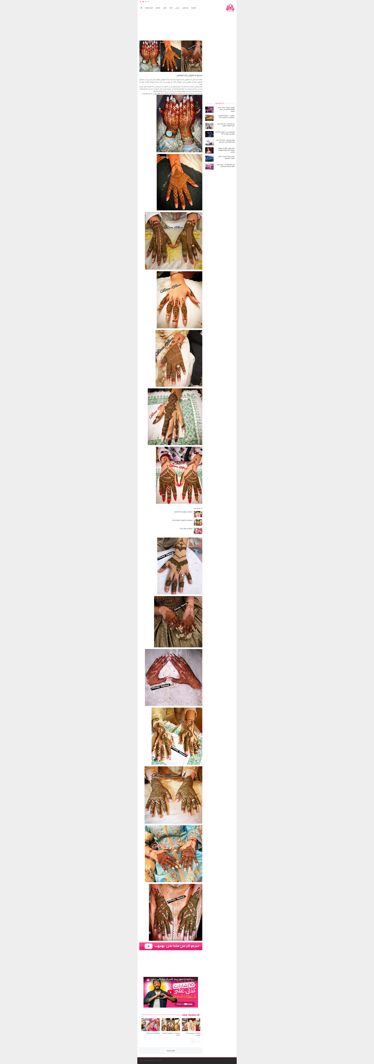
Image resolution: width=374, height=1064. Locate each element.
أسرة (170, 7)
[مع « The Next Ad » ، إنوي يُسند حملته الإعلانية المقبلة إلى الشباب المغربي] (209, 167)
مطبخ (165, 7)
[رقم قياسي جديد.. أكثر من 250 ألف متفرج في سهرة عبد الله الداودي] (209, 134)
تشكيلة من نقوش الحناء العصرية (183, 511)
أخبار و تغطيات (149, 7)
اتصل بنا (222, 2)
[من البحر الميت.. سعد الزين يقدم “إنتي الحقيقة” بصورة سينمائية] (209, 126)
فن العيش (185, 7)
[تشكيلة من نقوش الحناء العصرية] (198, 514)
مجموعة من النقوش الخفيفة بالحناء (182, 520)
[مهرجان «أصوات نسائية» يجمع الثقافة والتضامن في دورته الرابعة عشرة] (209, 110)
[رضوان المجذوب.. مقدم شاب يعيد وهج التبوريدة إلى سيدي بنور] (209, 142)
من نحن (233, 2)
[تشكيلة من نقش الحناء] (198, 531)
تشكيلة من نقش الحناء (186, 528)
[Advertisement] (220, 69)
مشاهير (158, 7)
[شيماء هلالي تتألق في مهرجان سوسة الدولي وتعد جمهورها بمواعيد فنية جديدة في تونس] (209, 150)
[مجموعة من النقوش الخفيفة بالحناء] (198, 522)
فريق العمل (227, 2)
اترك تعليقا (170, 1050)
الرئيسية (193, 7)
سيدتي (177, 7)
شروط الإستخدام (216, 2)
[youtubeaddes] (170, 946)
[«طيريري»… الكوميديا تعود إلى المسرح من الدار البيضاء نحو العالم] (209, 118)
